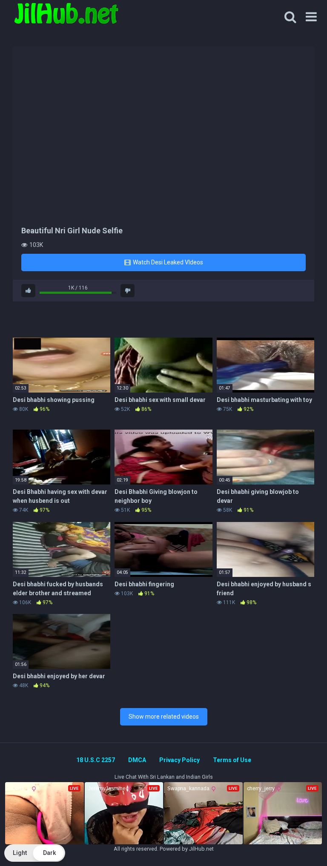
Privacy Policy (179, 760)
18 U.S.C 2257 (95, 760)
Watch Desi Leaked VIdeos (167, 262)
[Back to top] (298, 840)
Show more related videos (164, 716)
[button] (34, 853)
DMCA (137, 760)
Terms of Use (232, 760)
